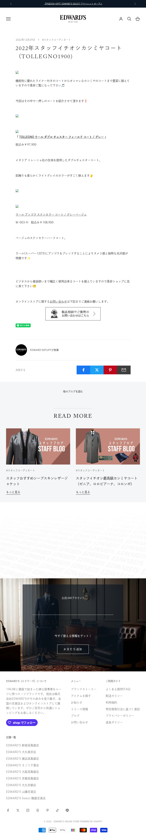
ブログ (75, 715)
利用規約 (111, 702)
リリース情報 (79, 709)
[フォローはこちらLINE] (67, 810)
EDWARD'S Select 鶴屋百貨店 (26, 798)
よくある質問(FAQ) (118, 689)
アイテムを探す (81, 695)
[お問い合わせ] (73, 313)
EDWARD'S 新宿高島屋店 (22, 745)
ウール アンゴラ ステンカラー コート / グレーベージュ (51, 214)
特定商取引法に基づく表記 (123, 709)
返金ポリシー (114, 722)
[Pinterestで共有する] (110, 370)
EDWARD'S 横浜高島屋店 (22, 758)
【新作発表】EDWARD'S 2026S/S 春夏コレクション (73, 4)
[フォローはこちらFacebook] (8, 810)
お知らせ (76, 702)
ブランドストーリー (84, 689)
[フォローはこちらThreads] (38, 810)
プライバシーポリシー (120, 715)
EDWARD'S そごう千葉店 (22, 765)
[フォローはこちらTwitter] (18, 810)
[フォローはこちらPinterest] (47, 810)
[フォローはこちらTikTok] (57, 810)
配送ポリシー (114, 695)
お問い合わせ (58, 301)
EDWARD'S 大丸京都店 (21, 785)
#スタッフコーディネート (56, 39)
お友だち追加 (72, 649)
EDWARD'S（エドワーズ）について (26, 681)
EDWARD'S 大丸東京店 (21, 752)
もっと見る (13, 492)
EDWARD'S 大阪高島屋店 (22, 771)
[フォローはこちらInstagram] (28, 810)
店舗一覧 (11, 737)
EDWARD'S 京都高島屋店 (22, 778)
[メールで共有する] (123, 370)
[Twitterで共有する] (97, 370)
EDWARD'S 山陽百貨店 (21, 791)
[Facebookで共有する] (83, 370)
